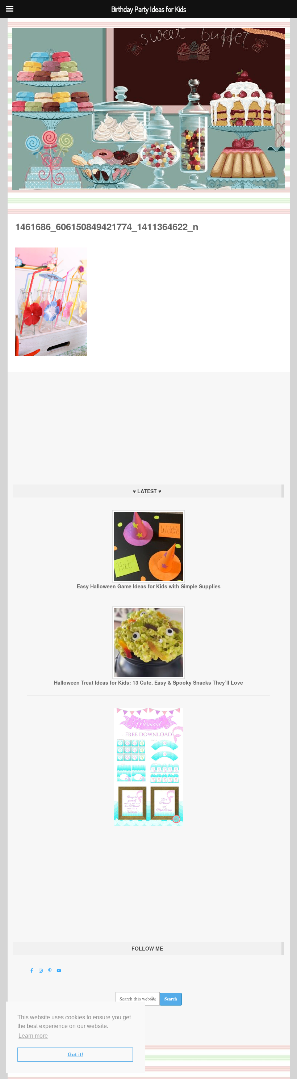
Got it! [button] (75, 1054)
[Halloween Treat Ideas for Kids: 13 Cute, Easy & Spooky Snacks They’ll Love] (148, 677)
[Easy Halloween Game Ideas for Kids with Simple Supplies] (148, 580)
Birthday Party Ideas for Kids (148, 109)
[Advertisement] (148, 426)
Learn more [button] (33, 1036)
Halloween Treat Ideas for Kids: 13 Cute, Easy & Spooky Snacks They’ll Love (148, 682)
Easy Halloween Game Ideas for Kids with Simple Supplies (149, 586)
